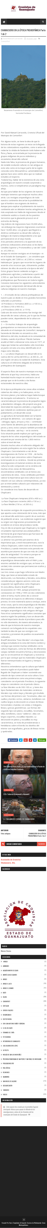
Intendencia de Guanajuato (11, 1041)
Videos (5, 1094)
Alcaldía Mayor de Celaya (10, 970)
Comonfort (5, 41)
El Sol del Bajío (8, 1028)
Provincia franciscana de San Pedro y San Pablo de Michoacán (22, 1059)
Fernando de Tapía (8, 1032)
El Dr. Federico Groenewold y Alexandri (16, 794)
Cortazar (6, 1006)
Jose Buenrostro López (10, 1046)
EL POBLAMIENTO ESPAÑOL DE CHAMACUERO (19, 819)
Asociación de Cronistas (11, 859)
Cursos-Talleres (8, 1010)
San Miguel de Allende (10, 1081)
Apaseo (5, 979)
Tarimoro (6, 1090)
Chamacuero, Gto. (8, 862)
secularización (7, 1086)
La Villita (5, 1050)
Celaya (5, 997)
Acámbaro (6, 966)
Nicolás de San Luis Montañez (12, 1055)
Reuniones (6, 1072)
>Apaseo (5, 962)
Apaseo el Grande (8, 988)
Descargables (7, 1015)
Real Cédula (6, 1068)
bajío (4, 993)
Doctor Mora (7, 1019)
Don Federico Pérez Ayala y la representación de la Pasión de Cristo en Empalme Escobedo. (24, 768)
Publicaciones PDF (8, 1063)
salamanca (6, 1077)
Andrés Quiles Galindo (10, 975)
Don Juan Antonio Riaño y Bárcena (14, 1024)
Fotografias (7, 1037)
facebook (41, 844)
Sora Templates (14, 1223)
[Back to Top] (23, 1219)
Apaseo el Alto (7, 984)
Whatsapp (42, 740)
